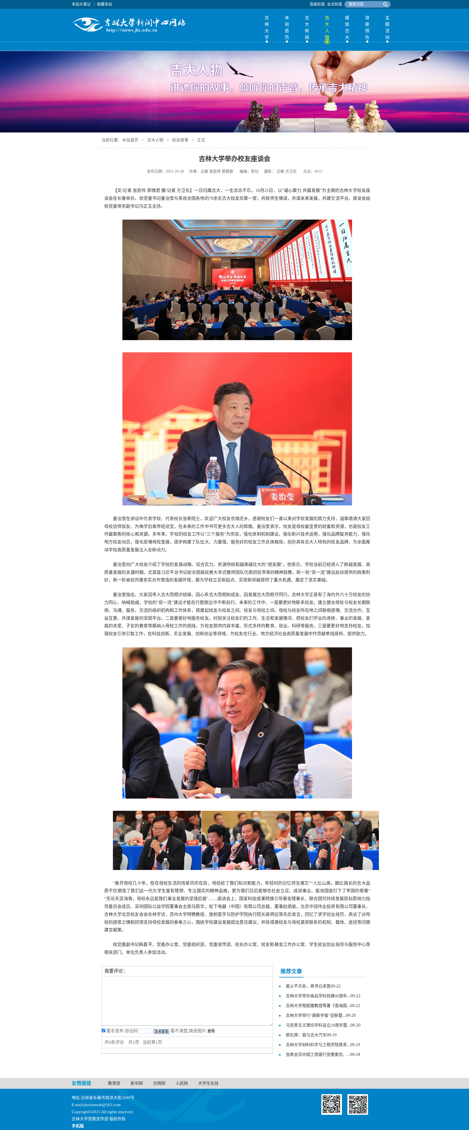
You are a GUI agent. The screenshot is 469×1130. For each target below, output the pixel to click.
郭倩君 (227, 171)
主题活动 (387, 27)
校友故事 (180, 140)
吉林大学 (267, 27)
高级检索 (317, 4)
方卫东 (291, 171)
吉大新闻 (307, 27)
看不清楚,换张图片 (188, 1030)
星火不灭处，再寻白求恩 (308, 986)
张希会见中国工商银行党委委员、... (318, 1054)
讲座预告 (367, 27)
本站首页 (287, 27)
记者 (204, 171)
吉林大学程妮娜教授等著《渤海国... (318, 1006)
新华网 (137, 1083)
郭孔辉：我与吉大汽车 (306, 1035)
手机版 (78, 1126)
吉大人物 (327, 27)
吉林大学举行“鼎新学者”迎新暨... (316, 1015)
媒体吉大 (347, 27)
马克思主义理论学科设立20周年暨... (318, 1025)
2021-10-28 (175, 171)
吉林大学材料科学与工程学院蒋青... (318, 1045)
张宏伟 (215, 171)
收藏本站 (104, 4)
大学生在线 (208, 1083)
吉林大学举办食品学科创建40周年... (318, 996)
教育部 (114, 1083)
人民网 (182, 1083)
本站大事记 (81, 4)
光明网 (159, 1083)
